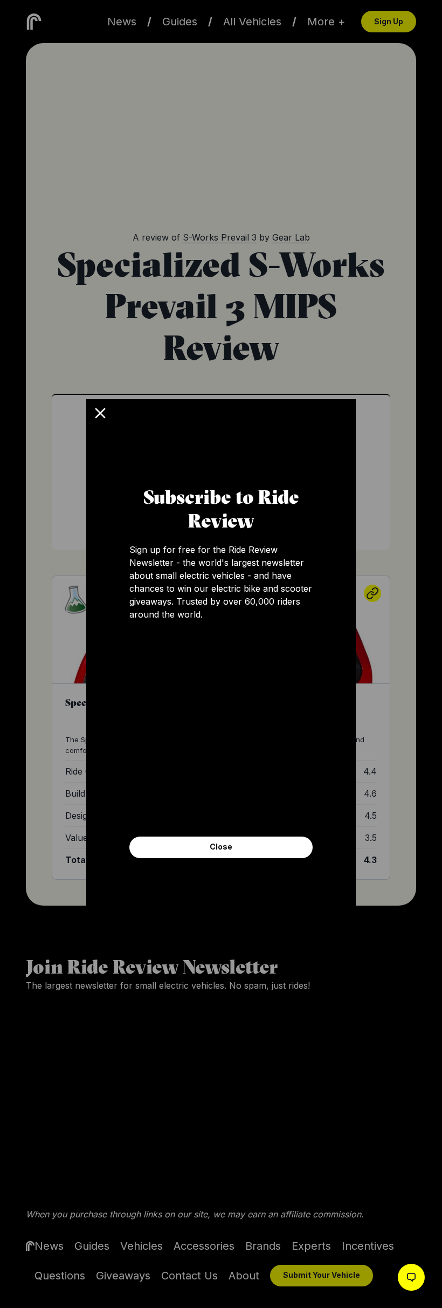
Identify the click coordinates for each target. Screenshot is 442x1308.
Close (221, 846)
